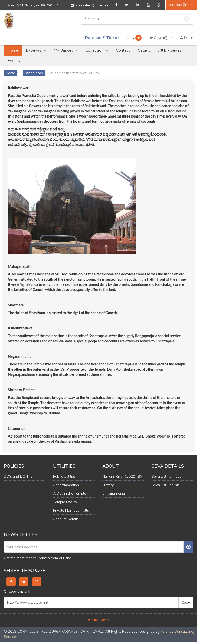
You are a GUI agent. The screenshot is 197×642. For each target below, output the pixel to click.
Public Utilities (64, 476)
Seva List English (165, 485)
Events (14, 61)
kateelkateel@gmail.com (92, 5)
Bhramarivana (113, 493)
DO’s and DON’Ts (18, 476)
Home (13, 50)
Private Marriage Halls (71, 510)
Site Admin (100, 620)
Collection (94, 50)
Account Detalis (66, 518)
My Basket (64, 50)
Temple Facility (65, 502)
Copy (186, 602)
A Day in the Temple (69, 493)
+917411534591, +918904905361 (34, 5)
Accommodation (66, 485)
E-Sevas (34, 50)
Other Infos (33, 72)
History (108, 485)
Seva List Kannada (167, 476)
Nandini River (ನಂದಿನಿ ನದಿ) (122, 476)
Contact (123, 50)
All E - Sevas (169, 50)
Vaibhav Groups (181, 4)
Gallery (144, 50)
